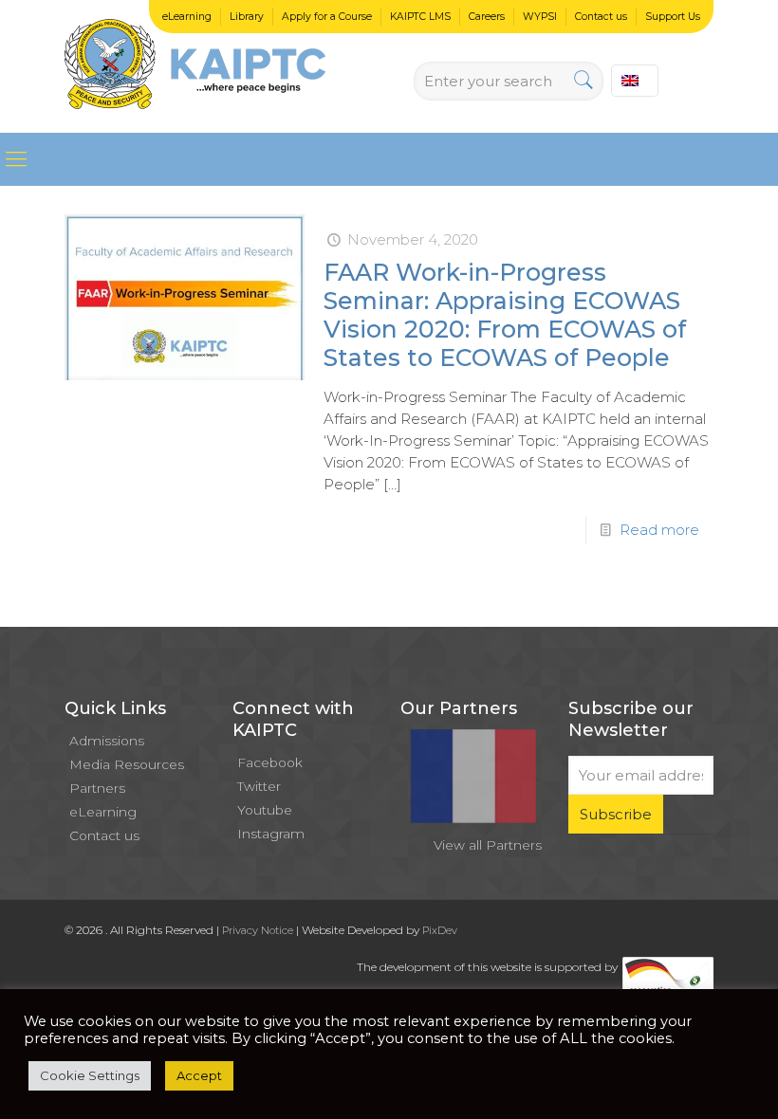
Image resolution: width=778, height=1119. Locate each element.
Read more (659, 530)
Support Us (672, 16)
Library (247, 16)
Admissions (106, 740)
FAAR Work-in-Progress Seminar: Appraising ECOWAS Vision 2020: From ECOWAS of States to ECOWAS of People (505, 315)
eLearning (187, 16)
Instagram (271, 833)
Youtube (264, 809)
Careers (487, 16)
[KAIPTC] (195, 66)
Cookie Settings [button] (89, 1075)
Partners (97, 788)
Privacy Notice (257, 930)
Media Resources (126, 764)
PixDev (439, 930)
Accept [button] (199, 1075)
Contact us (601, 16)
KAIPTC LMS (420, 16)
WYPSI (540, 16)
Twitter (259, 786)
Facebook (270, 762)
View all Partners (488, 845)
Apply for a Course (327, 16)
